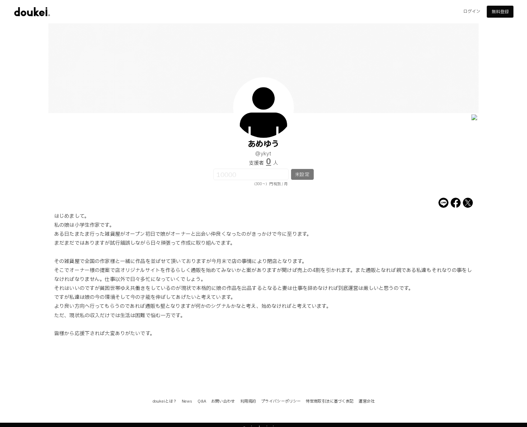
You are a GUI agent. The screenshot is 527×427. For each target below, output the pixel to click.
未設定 (302, 174)
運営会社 (366, 401)
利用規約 (248, 401)
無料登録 (500, 12)
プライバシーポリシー (281, 401)
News (187, 401)
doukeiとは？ (164, 401)
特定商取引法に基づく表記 (329, 401)
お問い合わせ (223, 401)
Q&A (202, 401)
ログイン (471, 11)
